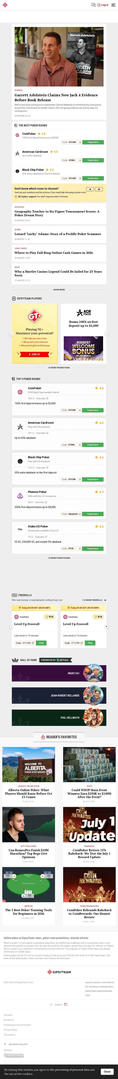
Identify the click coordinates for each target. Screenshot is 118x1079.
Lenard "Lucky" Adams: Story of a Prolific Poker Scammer (58, 234)
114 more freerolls (92, 600)
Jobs (87, 995)
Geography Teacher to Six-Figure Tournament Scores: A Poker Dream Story (57, 213)
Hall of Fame (28, 660)
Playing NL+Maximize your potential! (34, 331)
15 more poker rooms (59, 558)
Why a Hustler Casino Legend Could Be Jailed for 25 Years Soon (58, 273)
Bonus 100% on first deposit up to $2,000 (83, 324)
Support (59, 1004)
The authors (10, 1035)
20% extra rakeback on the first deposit (41, 173)
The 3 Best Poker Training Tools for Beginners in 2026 (28, 911)
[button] (106, 626)
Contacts (8, 1015)
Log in (104, 4)
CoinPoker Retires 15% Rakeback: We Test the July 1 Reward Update (89, 853)
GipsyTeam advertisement (98, 991)
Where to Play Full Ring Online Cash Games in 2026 (54, 253)
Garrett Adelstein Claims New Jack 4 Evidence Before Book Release (56, 97)
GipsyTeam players (29, 298)
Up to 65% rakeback (31, 155)
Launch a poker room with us (99, 982)
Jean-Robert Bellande (65, 695)
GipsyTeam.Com (25, 982)
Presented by (48, 660)
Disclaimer (9, 1020)
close (107, 1071)
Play (41, 643)
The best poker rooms (33, 125)
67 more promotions (59, 368)
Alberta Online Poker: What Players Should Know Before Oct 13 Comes (28, 793)
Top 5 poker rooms (28, 379)
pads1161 (73, 673)
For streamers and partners (99, 986)
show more (59, 290)
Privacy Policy (10, 1030)
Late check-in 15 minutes (26, 635)
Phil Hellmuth (70, 717)
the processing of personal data (69, 1069)
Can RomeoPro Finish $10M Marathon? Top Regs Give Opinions (29, 853)
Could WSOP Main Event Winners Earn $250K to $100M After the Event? (89, 793)
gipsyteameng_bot (18, 1044)
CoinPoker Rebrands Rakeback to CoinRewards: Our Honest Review (89, 913)
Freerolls (25, 595)
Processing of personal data (17, 1025)
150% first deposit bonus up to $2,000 (40, 137)
